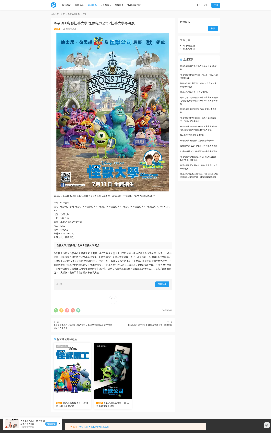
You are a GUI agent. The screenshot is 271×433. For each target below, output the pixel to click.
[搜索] (198, 5)
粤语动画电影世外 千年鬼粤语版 (194, 92)
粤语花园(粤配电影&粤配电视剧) (94, 426)
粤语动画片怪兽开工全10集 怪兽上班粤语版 (72, 404)
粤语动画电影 (71, 29)
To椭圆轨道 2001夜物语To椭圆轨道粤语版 (198, 146)
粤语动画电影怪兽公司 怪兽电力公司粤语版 (112, 404)
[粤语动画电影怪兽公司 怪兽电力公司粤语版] (113, 371)
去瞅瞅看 (51, 424)
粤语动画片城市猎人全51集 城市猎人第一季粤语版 (150, 325)
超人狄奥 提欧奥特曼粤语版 (192, 135)
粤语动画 (79, 5)
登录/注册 (162, 284)
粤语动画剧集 (62, 346)
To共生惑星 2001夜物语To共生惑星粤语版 (198, 151)
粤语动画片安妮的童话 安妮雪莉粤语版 (197, 140)
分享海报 (168, 310)
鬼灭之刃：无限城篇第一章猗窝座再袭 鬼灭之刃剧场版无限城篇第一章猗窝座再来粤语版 (199, 100)
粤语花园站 (135, 5)
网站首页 (66, 5)
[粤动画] (53, 5)
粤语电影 (92, 5)
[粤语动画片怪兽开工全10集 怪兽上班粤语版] (72, 371)
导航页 (120, 5)
